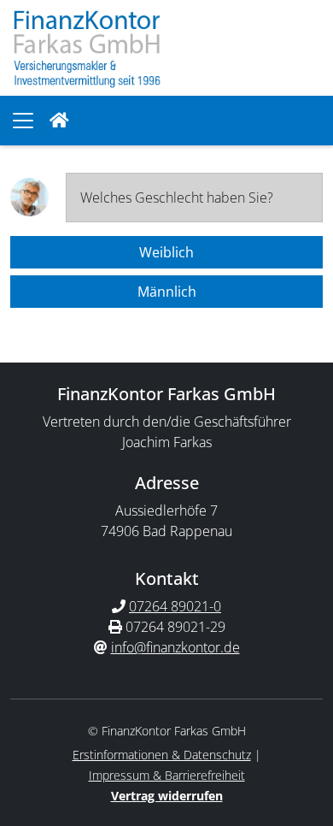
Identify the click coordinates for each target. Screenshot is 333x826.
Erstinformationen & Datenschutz (162, 754)
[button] (59, 120)
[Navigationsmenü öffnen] (23, 120)
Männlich (166, 291)
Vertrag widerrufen (167, 796)
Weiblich (166, 252)
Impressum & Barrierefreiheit (167, 775)
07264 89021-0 (175, 606)
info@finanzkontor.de (175, 647)
